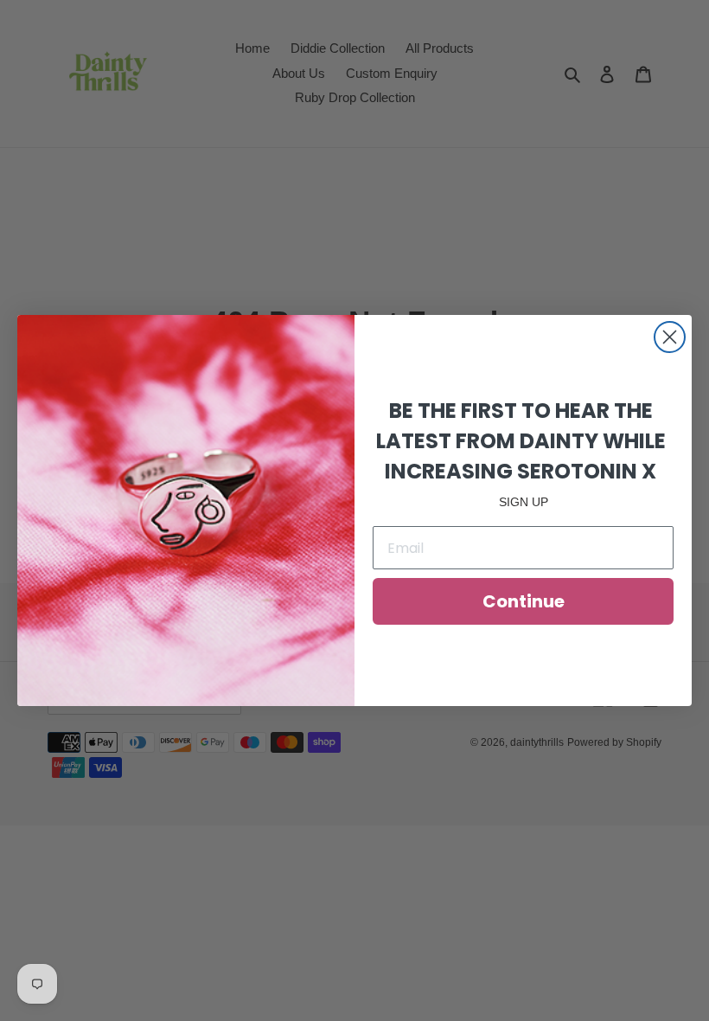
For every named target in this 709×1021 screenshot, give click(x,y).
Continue (523, 601)
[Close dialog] (670, 337)
